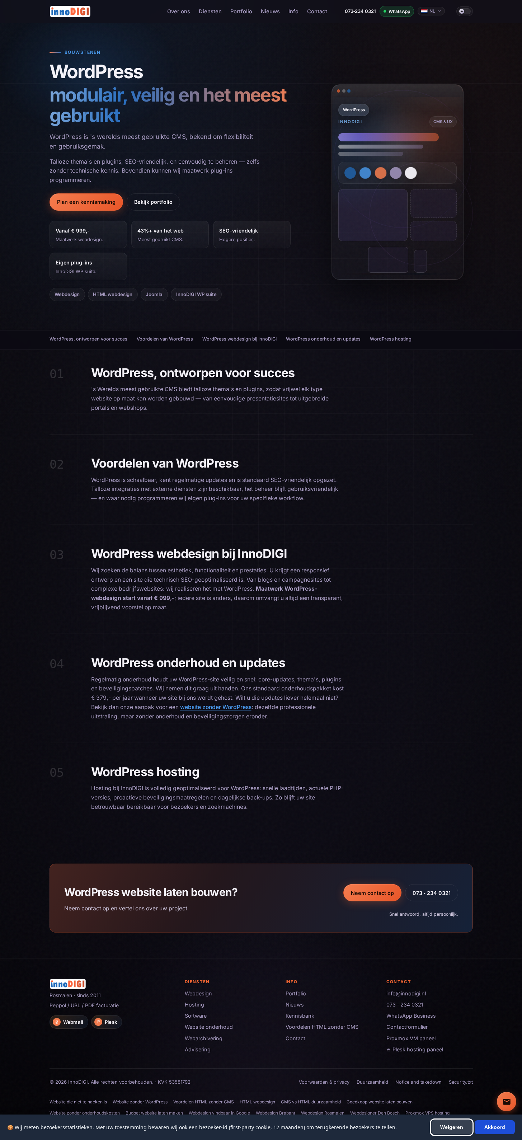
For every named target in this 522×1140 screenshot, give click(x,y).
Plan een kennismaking (86, 202)
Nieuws (270, 11)
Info (293, 11)
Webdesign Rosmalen (322, 1113)
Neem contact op (372, 893)
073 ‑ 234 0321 (432, 893)
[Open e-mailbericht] (506, 1101)
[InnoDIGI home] (70, 11)
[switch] (464, 11)
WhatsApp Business (411, 1016)
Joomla (154, 294)
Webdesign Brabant (275, 1113)
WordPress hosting (391, 339)
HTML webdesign (112, 294)
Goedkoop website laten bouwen (380, 1101)
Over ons (178, 11)
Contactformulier (407, 1027)
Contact (317, 11)
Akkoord (494, 1127)
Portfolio (241, 11)
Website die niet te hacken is (78, 1101)
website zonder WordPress (215, 707)
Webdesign (67, 294)
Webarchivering (203, 1038)
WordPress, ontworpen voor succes (88, 339)
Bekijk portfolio (153, 202)
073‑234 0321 (360, 11)
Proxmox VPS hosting (427, 1113)
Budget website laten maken (154, 1113)
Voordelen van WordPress (165, 339)
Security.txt (461, 1082)
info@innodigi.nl (406, 993)
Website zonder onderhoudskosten (85, 1113)
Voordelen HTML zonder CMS (322, 1027)
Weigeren (451, 1127)
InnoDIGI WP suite (196, 294)
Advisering (198, 1049)
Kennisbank (300, 1016)
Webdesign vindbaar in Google (219, 1113)
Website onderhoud (209, 1027)
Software (196, 1016)
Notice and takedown (418, 1082)
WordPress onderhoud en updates (323, 339)
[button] (397, 175)
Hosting (194, 1004)
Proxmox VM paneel (411, 1038)
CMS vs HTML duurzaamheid (311, 1101)
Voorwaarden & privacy (324, 1082)
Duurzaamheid (372, 1082)
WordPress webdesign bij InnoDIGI (239, 339)
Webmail (69, 1022)
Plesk (107, 1022)
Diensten (210, 11)
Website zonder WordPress (140, 1101)
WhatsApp (399, 11)
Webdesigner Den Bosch (375, 1113)
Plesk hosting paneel (417, 1049)
